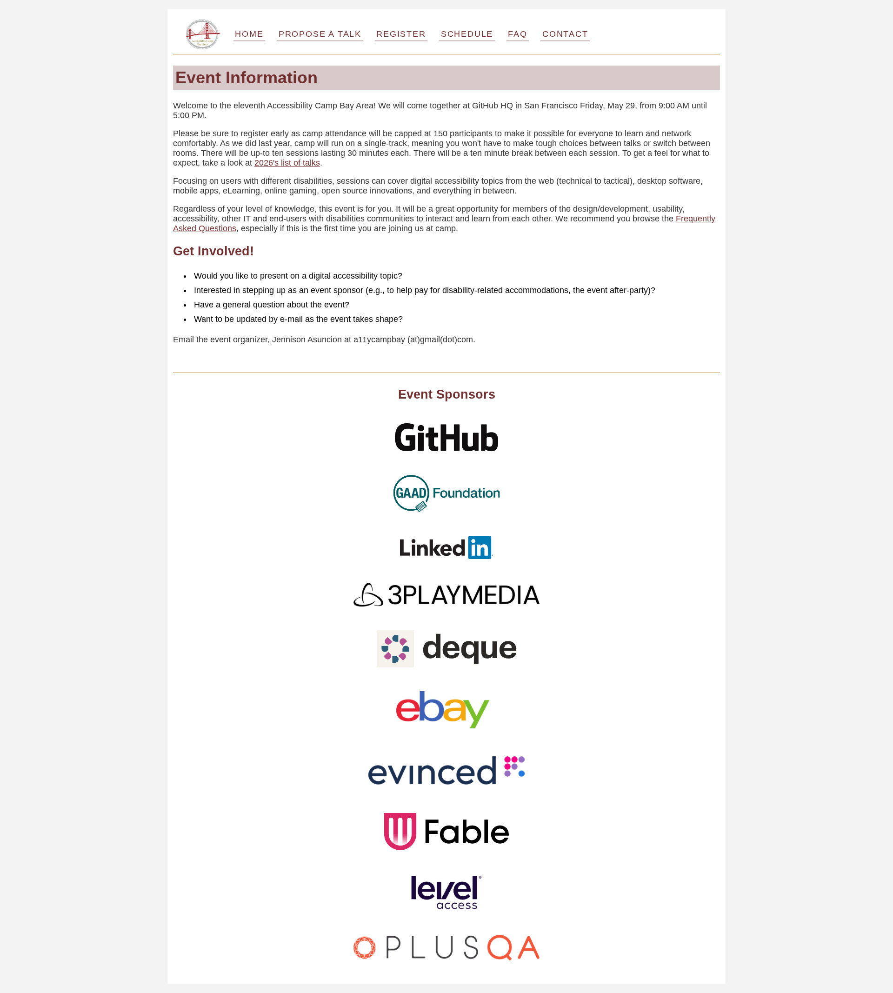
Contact (565, 34)
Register (401, 34)
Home (249, 34)
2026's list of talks (287, 162)
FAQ (517, 34)
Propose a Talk (320, 34)
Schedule (467, 34)
